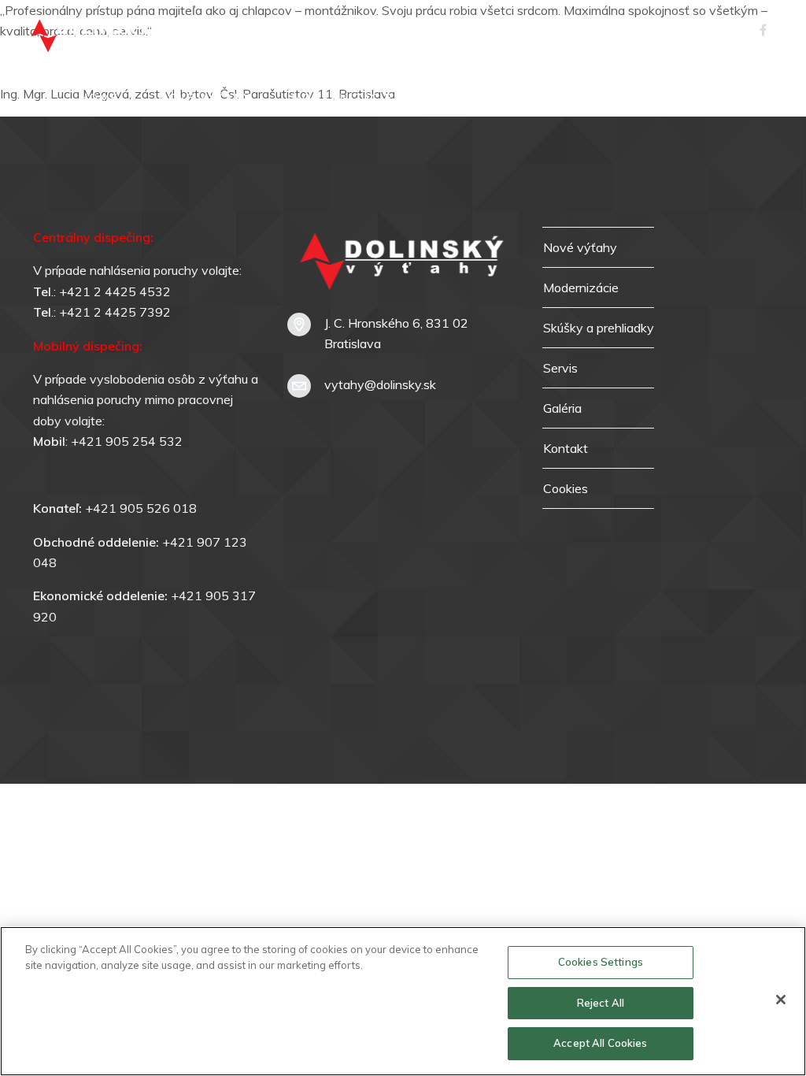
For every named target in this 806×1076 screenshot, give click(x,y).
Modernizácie (342, 99)
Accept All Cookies (600, 1043)
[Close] (780, 999)
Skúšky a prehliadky (598, 328)
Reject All (600, 1002)
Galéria (633, 99)
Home (99, 99)
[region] (403, 1001)
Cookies (565, 488)
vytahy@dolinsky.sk (380, 384)
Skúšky (541, 99)
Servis (454, 99)
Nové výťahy (205, 99)
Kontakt (732, 99)
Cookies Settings (600, 961)
